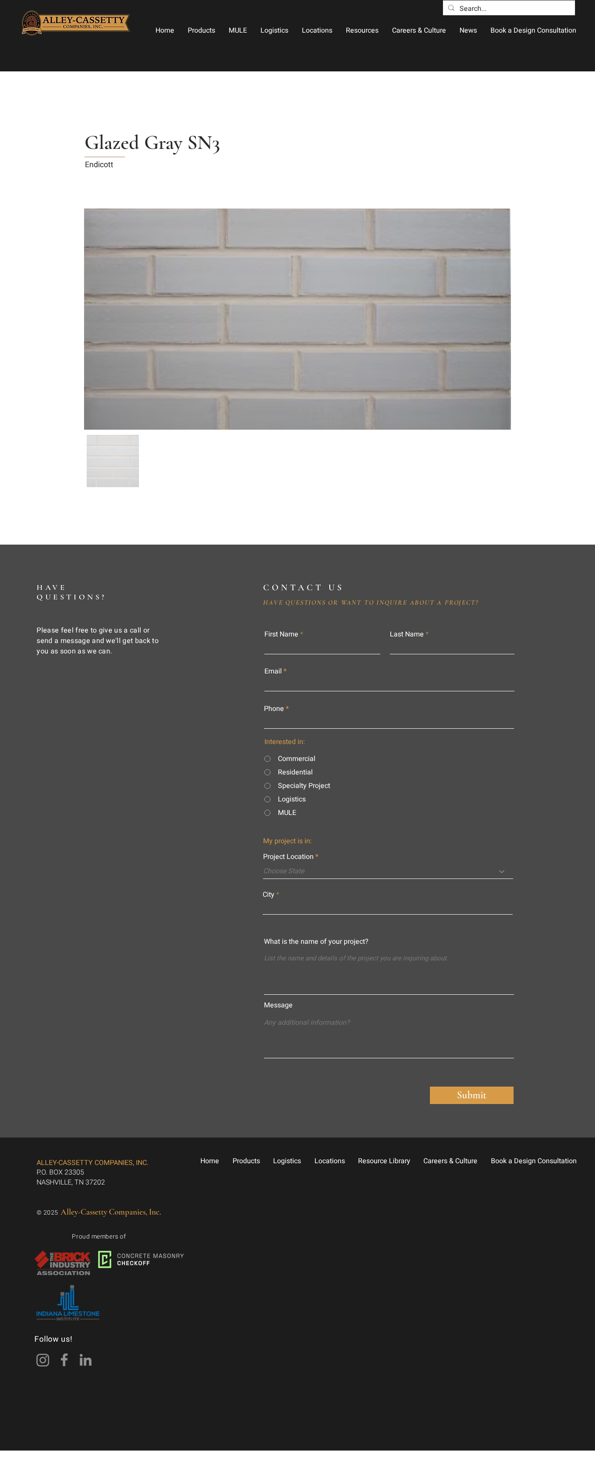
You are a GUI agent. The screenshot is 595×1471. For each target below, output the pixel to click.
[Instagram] (42, 1359)
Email (273, 671)
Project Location (288, 856)
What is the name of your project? (316, 941)
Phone (274, 708)
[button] (201, 30)
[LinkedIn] (85, 1359)
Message (278, 1005)
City (268, 894)
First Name (281, 634)
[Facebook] (64, 1359)
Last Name (407, 634)
